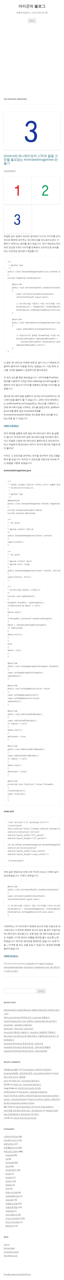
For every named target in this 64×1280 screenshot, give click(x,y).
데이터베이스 (12, 1214)
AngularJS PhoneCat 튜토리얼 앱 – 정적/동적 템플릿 (27, 1047)
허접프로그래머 (11, 1151)
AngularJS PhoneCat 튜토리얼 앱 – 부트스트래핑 (25, 1051)
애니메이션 (55, 967)
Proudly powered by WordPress (17, 1274)
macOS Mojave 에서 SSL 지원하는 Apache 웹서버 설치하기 (30, 1021)
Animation (28, 967)
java (47, 967)
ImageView (39, 967)
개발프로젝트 (12, 1207)
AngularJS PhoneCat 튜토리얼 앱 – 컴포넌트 (23, 1043)
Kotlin (8, 1173)
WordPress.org (10, 1255)
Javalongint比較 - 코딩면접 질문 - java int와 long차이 (27, 1073)
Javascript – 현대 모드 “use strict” (19, 1028)
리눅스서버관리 (13, 1218)
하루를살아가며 (11, 1147)
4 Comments (10, 170)
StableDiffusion (13, 1196)
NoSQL (9, 1181)
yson (6, 1080)
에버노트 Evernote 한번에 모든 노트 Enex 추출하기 (27, 1017)
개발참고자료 (12, 1203)
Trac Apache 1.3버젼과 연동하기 (37, 1069)
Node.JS (9, 1177)
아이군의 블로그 (32, 6)
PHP (8, 1188)
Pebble (9, 1185)
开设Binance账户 (11, 1069)
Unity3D (9, 1199)
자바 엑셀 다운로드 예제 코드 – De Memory (23, 1110)
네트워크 (10, 1211)
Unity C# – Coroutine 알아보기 (25, 1080)
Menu (32, 20)
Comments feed (11, 1252)
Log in (6, 1244)
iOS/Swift (10, 1162)
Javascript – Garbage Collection (18, 1025)
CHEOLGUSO (10, 1091)
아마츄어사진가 (11, 1140)
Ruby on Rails (12, 1192)
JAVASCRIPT (11, 1170)
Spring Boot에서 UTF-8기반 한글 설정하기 (35, 1106)
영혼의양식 (9, 1144)
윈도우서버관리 (13, 1222)
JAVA (8, 1166)
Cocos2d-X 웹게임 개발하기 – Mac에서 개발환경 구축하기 (30, 1032)
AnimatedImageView (13, 967)
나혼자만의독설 (11, 1136)
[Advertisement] (32, 56)
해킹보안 (10, 1225)
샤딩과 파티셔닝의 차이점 (29, 1088)
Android (30, 963)
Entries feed (9, 1248)
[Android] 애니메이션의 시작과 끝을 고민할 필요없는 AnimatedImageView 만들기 (31, 159)
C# (7, 1158)
